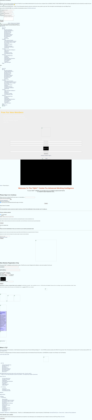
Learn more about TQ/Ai (4, 354)
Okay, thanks (2, 418)
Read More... (2, 330)
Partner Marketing (7, 59)
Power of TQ (6, 43)
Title (1, 14)
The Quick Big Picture (8, 55)
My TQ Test (4, 366)
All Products (4, 402)
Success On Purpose (8, 44)
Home (1, 185)
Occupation (2, 275)
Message (1, 20)
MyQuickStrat (2, 394)
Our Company (7, 60)
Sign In (9, 23)
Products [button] (3, 39)
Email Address (3, 269)
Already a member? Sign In (46, 155)
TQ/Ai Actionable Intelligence (9, 49)
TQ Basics (6, 56)
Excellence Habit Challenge (7, 403)
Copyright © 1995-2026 (4, 412)
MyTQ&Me (15, 373)
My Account (13, 23)
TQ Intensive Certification (9, 87)
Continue (1, 21)
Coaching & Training (8, 52)
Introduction (6, 51)
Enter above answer (4, 281)
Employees (2, 15)
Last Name (2, 267)
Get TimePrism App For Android (10, 41)
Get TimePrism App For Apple (9, 42)
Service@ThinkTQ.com (54, 412)
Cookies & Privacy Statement (70, 412)
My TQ (2, 363)
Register (18, 23)
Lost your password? (4, 200)
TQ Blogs (2, 396)
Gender (1, 272)
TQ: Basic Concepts (6, 379)
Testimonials (6, 57)
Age (1, 273)
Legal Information (7, 62)
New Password (3, 270)
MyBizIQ (1, 392)
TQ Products (3, 397)
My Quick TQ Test (7, 31)
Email (2, 215)
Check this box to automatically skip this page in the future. (12, 202)
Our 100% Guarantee (6, 409)
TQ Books (6, 45)
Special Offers (4, 399)
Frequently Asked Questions (9, 58)
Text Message (4, 214)
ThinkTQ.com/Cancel (32, 8)
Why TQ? (4, 27)
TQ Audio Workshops (8, 46)
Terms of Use (61, 412)
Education (2, 274)
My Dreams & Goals (8, 35)
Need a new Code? (3, 237)
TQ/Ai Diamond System (8, 40)
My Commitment (7, 36)
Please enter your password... (5, 198)
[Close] (0, 207)
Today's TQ (6, 50)
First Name (2, 266)
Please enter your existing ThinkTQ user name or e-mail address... (12, 197)
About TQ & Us (3, 376)
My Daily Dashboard (8, 29)
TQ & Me (6, 37)
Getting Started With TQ (8, 30)
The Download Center (8, 53)
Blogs (3, 63)
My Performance (7, 33)
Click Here (63, 416)
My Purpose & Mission (8, 34)
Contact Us (6, 61)
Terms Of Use (4, 385)
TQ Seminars (4, 408)
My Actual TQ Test (7, 32)
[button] (3, 28)
